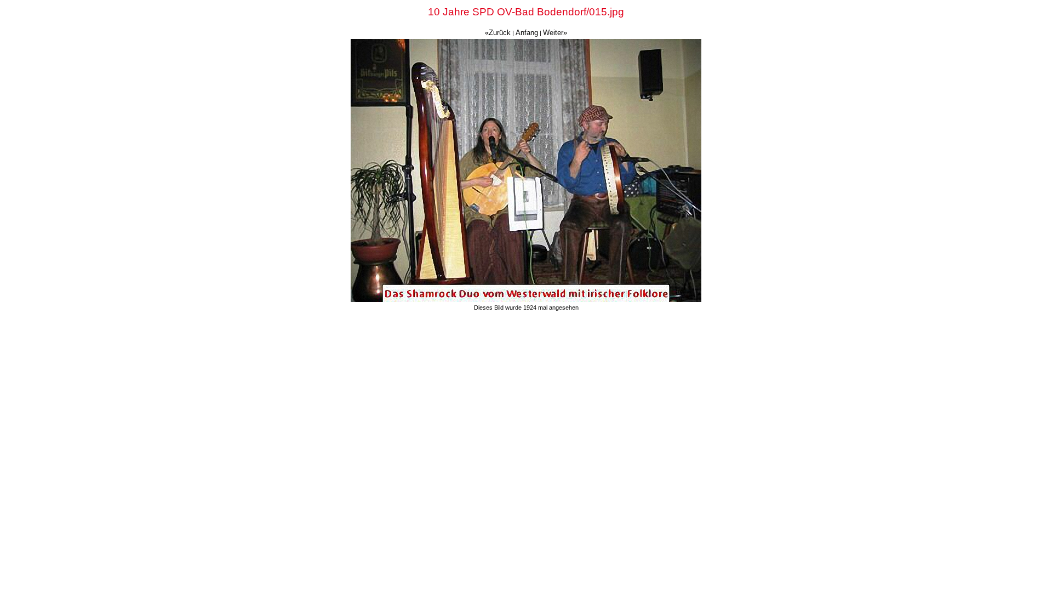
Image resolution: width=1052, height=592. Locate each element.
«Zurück (498, 33)
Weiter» (555, 33)
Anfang (527, 33)
